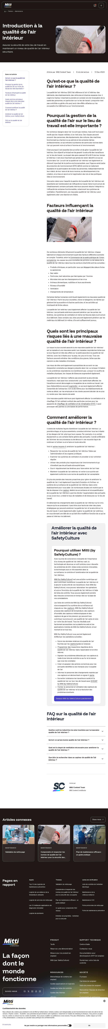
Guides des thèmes (57, 993)
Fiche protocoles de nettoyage (92, 905)
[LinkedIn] (32, 991)
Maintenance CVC (88, 900)
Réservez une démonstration (61, 949)
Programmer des (64, 647)
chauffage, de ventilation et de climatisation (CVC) (76, 404)
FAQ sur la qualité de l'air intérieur (13, 121)
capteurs (70, 608)
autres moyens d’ (59, 447)
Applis (31, 880)
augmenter (73, 386)
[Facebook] (36, 991)
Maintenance (19, 11)
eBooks (53, 997)
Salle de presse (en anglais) (90, 985)
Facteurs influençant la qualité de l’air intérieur (15, 94)
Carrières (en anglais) (88, 981)
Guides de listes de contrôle (61, 988)
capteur (66, 490)
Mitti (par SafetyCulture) (59, 960)
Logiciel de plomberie (36, 913)
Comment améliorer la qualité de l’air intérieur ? (15, 109)
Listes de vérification (90, 880)
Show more (96, 819)
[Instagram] (40, 991)
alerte (92, 675)
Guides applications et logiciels (62, 984)
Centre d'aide (85, 944)
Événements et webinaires (90, 997)
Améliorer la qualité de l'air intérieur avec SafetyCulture (14, 115)
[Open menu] (101, 5)
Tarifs (52, 944)
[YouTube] (25, 991)
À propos (83, 977)
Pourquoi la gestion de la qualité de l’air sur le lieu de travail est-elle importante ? (14, 87)
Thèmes (10, 11)
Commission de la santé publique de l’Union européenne (75, 258)
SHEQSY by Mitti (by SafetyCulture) (77, 682)
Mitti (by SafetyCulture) (63, 579)
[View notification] (95, 5)
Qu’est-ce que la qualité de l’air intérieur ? (15, 79)
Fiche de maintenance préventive (93, 910)
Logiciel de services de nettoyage (40, 900)
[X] (28, 991)
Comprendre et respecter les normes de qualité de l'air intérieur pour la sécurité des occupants (67, 892)
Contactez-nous (86, 949)
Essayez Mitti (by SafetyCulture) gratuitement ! (74, 698)
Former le (61, 687)
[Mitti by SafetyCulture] (8, 5)
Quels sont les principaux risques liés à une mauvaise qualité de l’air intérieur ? (14, 101)
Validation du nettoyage (64, 884)
